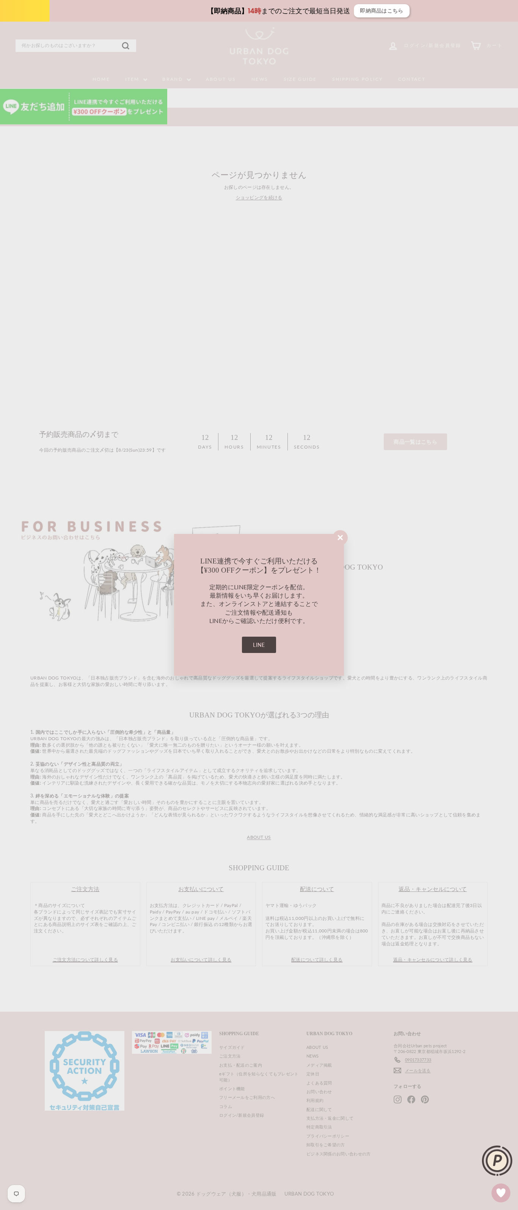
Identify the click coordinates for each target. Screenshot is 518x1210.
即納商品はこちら (342, 10)
